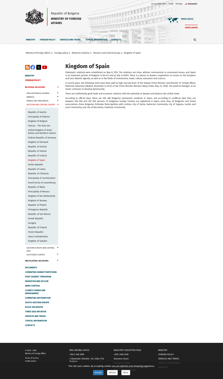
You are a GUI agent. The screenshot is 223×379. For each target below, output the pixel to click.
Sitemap (179, 4)
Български (192, 4)
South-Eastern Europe (37, 302)
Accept (98, 372)
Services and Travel (70, 39)
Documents (31, 267)
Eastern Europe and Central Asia (40, 249)
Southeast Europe (36, 255)
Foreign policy (47, 39)
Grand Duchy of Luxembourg (41, 182)
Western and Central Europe (106, 53)
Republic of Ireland (37, 151)
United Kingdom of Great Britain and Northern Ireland (42, 131)
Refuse (112, 372)
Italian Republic (35, 164)
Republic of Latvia (37, 169)
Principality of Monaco (39, 191)
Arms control (32, 286)
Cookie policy (30, 361)
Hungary (32, 223)
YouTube (44, 67)
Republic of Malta (36, 187)
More (125, 372)
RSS (27, 67)
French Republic (36, 232)
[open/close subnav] (58, 87)
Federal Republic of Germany (42, 137)
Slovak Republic (35, 218)
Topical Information (96, 39)
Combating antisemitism (38, 298)
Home (171, 4)
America (30, 97)
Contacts (116, 39)
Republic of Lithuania (38, 173)
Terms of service (32, 358)
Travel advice (187, 19)
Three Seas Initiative (35, 311)
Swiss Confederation (38, 236)
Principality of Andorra (39, 116)
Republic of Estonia (37, 146)
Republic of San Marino (39, 214)
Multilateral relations (36, 261)
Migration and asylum (36, 281)
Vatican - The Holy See (39, 125)
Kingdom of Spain (36, 160)
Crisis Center (191, 27)
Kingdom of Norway (37, 200)
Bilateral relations (81, 53)
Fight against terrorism (38, 276)
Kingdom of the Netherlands (41, 196)
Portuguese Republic (38, 209)
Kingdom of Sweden (37, 241)
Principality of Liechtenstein (41, 178)
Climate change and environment (35, 292)
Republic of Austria (37, 112)
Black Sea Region (34, 307)
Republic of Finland (37, 227)
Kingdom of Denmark (38, 142)
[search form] (194, 39)
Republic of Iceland (37, 155)
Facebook (32, 67)
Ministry (30, 39)
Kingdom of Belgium (37, 121)
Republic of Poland (37, 205)
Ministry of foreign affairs (38, 53)
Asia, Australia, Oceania (38, 93)
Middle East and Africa (37, 101)
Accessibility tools (158, 4)
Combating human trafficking (41, 272)
